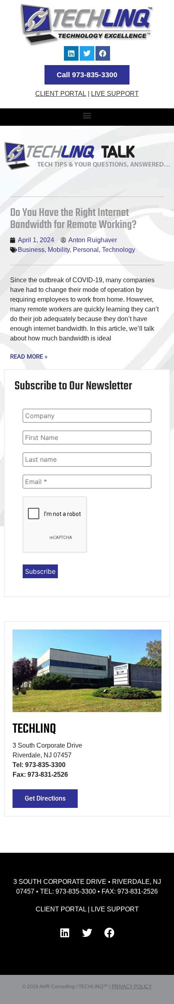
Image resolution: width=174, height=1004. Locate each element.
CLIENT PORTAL (60, 93)
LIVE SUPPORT (115, 93)
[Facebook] (102, 53)
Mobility (59, 249)
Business (31, 249)
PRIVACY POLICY (132, 986)
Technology (118, 249)
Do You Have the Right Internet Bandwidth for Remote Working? (73, 219)
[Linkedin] (71, 53)
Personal (86, 249)
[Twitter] (87, 53)
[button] (87, 115)
